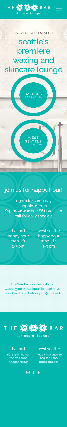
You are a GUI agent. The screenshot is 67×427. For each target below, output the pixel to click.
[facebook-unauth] (33, 372)
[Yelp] (39, 372)
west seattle (33, 141)
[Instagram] (28, 372)
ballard (33, 95)
